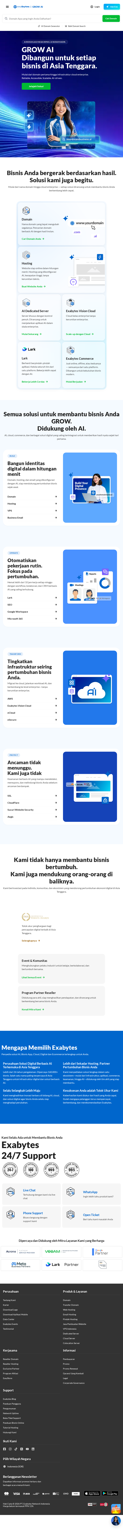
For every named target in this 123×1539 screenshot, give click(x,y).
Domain (66, 1300)
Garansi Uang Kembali (73, 1373)
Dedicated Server (71, 1333)
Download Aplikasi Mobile (15, 1314)
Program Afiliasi (10, 1373)
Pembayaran (69, 1359)
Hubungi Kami (9, 1432)
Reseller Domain (10, 1359)
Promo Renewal (70, 1368)
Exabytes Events (10, 1324)
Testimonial (8, 1329)
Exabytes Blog (9, 1399)
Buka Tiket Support (12, 1418)
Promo (66, 1364)
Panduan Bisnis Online (13, 1423)
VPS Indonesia (69, 1329)
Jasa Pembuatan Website (74, 1324)
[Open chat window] (116, 1521)
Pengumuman (9, 1408)
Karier (6, 1305)
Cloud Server (69, 1338)
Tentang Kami (9, 1300)
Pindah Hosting (70, 1319)
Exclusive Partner (11, 1368)
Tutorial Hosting (10, 1427)
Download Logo (10, 1309)
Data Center (8, 1319)
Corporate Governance (73, 1383)
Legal (65, 1378)
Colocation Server (71, 1343)
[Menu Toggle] (7, 7)
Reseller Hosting (10, 1364)
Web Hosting (69, 1309)
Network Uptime (11, 1413)
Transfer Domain (71, 1305)
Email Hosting (69, 1314)
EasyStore (7, 1378)
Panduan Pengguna (12, 1403)
